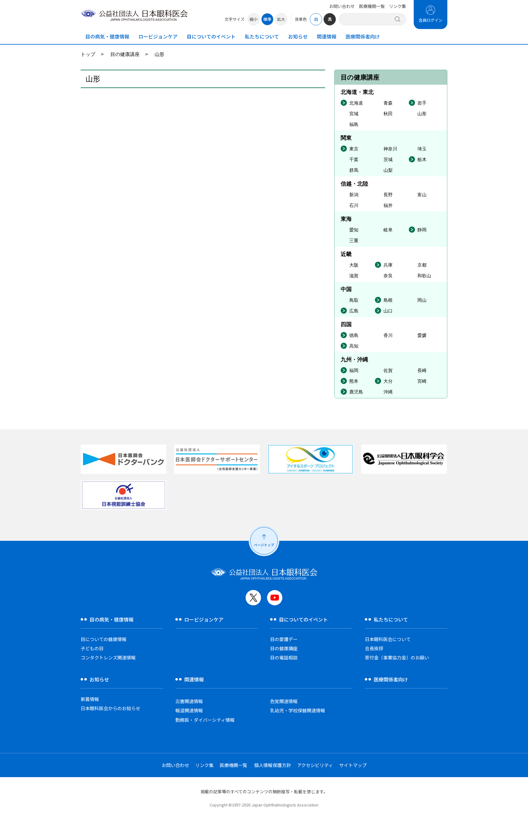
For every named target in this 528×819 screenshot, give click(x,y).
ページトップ (264, 544)
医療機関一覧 (372, 6)
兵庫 (388, 264)
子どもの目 (92, 648)
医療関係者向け (363, 36)
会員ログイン (430, 20)
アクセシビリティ (315, 765)
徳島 (353, 335)
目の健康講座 (125, 54)
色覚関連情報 (284, 701)
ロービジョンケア (158, 36)
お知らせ (298, 36)
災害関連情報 (189, 701)
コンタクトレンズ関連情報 (108, 657)
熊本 (353, 381)
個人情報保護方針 (272, 765)
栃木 (422, 159)
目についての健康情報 (104, 639)
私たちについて (262, 36)
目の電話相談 (284, 657)
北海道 (356, 102)
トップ (88, 54)
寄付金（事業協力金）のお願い (397, 657)
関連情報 (326, 36)
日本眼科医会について (388, 639)
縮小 (254, 19)
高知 (353, 346)
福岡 (353, 370)
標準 (267, 19)
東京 (353, 148)
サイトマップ (353, 765)
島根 (388, 300)
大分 (388, 381)
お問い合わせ (342, 6)
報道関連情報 (189, 710)
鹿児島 (356, 391)
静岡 (422, 229)
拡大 (281, 19)
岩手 (422, 102)
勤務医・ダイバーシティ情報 (205, 720)
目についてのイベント (211, 36)
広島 (353, 310)
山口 (388, 310)
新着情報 (90, 699)
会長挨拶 (374, 648)
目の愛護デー (284, 639)
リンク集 (397, 6)
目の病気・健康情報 (107, 36)
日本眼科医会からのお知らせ (110, 708)
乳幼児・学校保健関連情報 (297, 710)
